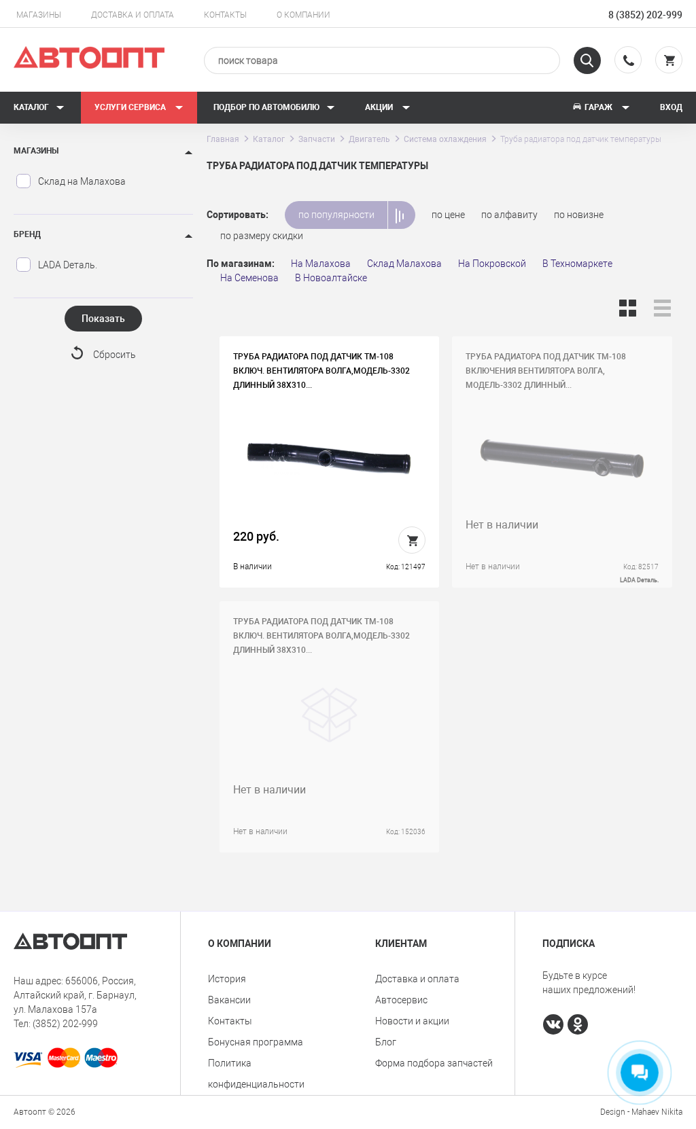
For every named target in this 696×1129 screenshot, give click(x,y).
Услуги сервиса (131, 107)
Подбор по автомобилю (266, 107)
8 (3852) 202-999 (645, 15)
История (227, 978)
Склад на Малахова (82, 181)
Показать (103, 318)
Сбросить (114, 354)
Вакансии (229, 999)
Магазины (38, 15)
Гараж (598, 107)
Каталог (31, 107)
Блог (385, 1042)
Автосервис (401, 999)
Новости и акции (412, 1021)
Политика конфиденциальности (256, 1074)
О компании (303, 15)
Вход (671, 107)
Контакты (225, 15)
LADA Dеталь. (67, 264)
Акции (380, 107)
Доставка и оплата (132, 15)
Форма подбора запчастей (434, 1063)
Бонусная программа (255, 1042)
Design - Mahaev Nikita (641, 1112)
